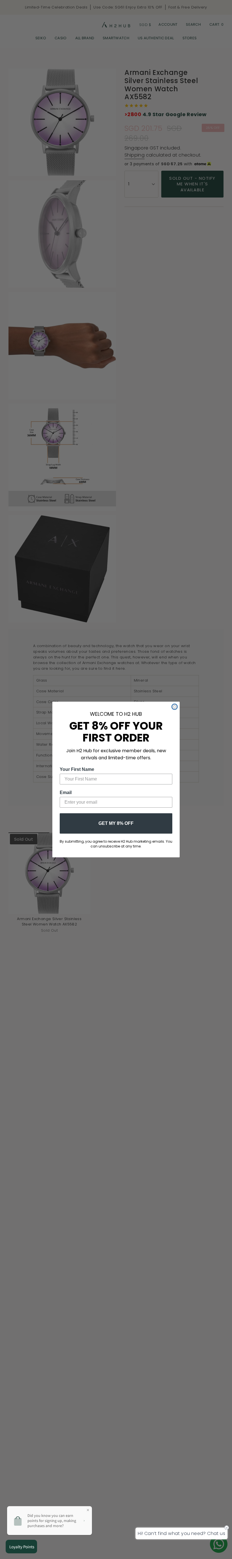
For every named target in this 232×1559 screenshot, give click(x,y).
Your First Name (77, 769)
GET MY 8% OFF (116, 823)
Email (66, 792)
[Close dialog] (174, 707)
